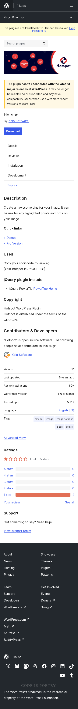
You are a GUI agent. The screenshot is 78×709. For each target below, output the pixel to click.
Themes (46, 561)
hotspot (39, 419)
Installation (15, 165)
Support (13, 185)
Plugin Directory (14, 17)
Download (13, 131)
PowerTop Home (45, 288)
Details (12, 146)
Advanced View (15, 438)
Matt (9, 626)
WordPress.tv (15, 607)
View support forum (17, 531)
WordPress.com (17, 619)
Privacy (9, 574)
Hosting (9, 568)
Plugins (46, 568)
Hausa (17, 657)
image (49, 419)
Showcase (48, 554)
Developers (12, 600)
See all (69, 502)
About (8, 554)
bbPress (11, 633)
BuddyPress (14, 640)
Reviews (14, 156)
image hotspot (64, 419)
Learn (8, 587)
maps (59, 426)
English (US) (66, 410)
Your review (12, 502)
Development (17, 175)
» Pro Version (13, 243)
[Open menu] (72, 5)
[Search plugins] (44, 43)
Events (46, 594)
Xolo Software (19, 121)
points (69, 426)
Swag (46, 607)
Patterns (47, 574)
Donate (48, 600)
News (8, 561)
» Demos (10, 238)
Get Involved (50, 587)
